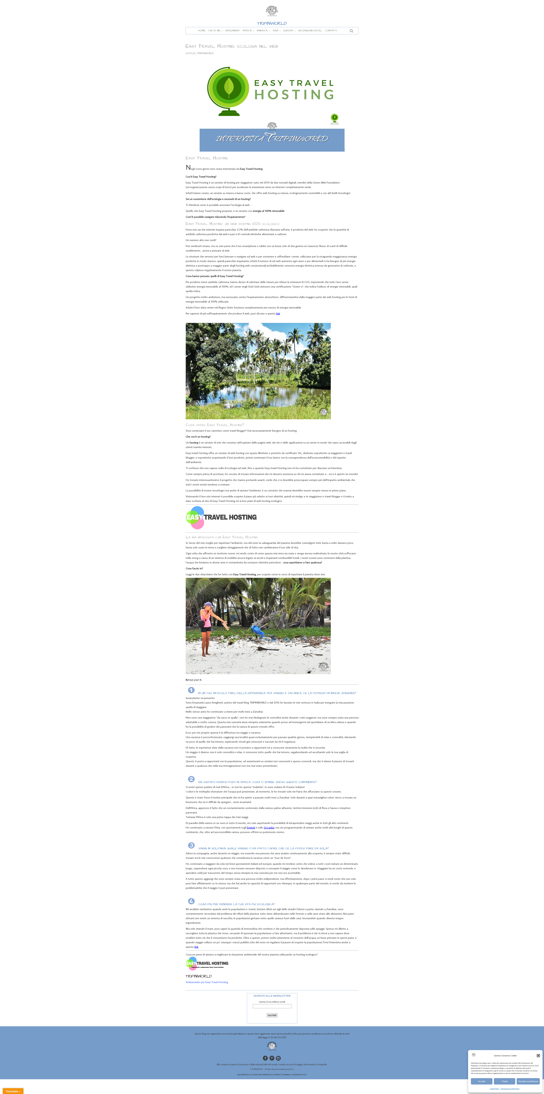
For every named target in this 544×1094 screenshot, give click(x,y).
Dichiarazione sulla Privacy (510, 1089)
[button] (538, 1055)
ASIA (275, 30)
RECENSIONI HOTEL (310, 30)
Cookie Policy (494, 1089)
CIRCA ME (214, 30)
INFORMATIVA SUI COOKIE (247, 1075)
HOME (201, 30)
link (278, 313)
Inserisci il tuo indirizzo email (272, 1001)
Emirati (251, 827)
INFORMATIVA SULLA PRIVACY (270, 1075)
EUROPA (288, 30)
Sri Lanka (269, 827)
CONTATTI (331, 30)
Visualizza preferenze (528, 1081)
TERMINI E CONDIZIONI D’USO (295, 1075)
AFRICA (247, 30)
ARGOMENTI (232, 30)
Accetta (481, 1081)
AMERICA (262, 30)
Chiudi (504, 1081)
